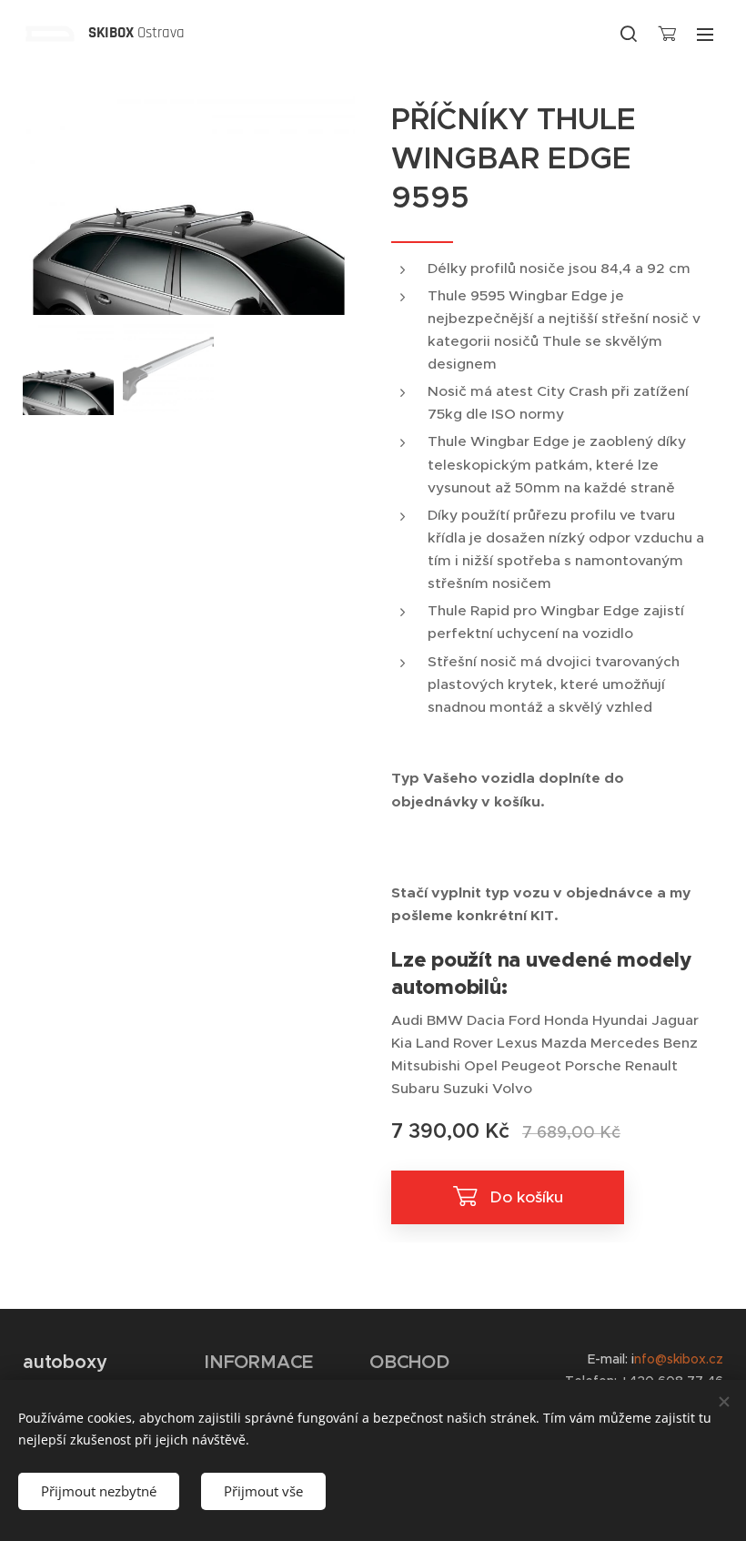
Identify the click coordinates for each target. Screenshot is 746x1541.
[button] (629, 33)
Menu (705, 33)
